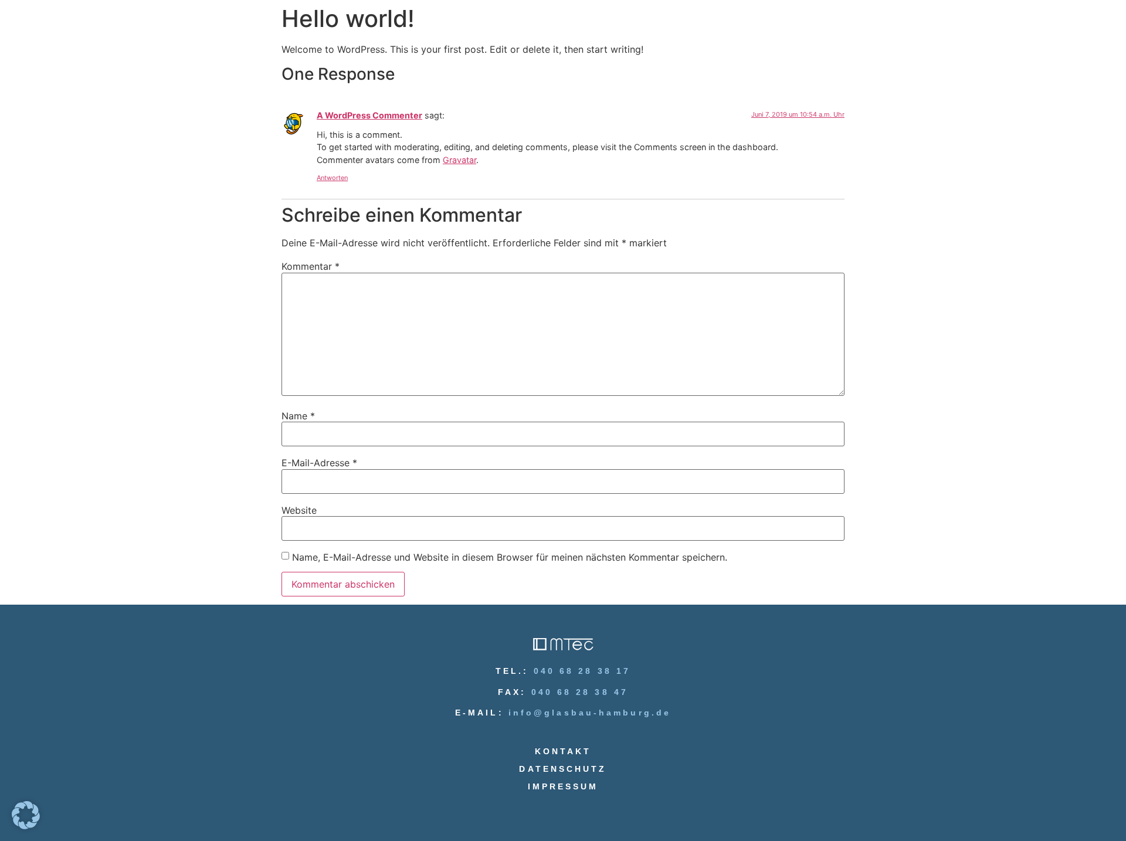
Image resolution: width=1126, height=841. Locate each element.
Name (298, 415)
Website (299, 510)
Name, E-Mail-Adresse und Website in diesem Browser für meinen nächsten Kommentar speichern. (509, 557)
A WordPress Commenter (369, 115)
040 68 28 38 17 (582, 671)
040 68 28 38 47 (580, 692)
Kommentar (311, 266)
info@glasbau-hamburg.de (589, 712)
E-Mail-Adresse (319, 462)
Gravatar (459, 160)
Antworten (332, 178)
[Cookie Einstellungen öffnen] (26, 826)
